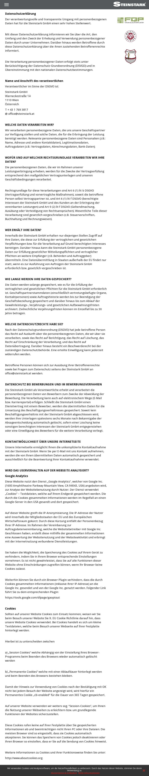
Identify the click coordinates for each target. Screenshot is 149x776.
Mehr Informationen (89, 773)
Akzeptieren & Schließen (64, 773)
